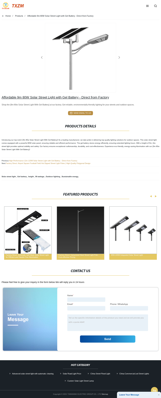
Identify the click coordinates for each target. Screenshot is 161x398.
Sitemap (105, 394)
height (31, 177)
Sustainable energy (70, 177)
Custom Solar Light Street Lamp (80, 381)
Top (154, 391)
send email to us (82, 113)
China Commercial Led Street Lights (134, 374)
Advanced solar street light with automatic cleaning (32, 374)
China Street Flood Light (100, 374)
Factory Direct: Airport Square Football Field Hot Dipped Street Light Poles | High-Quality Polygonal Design (48, 163)
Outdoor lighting (53, 177)
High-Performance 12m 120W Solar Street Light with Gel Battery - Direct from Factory (43, 161)
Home (8, 16)
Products (19, 16)
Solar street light (9, 177)
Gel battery (22, 177)
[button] (147, 6)
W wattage (40, 177)
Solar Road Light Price (72, 374)
